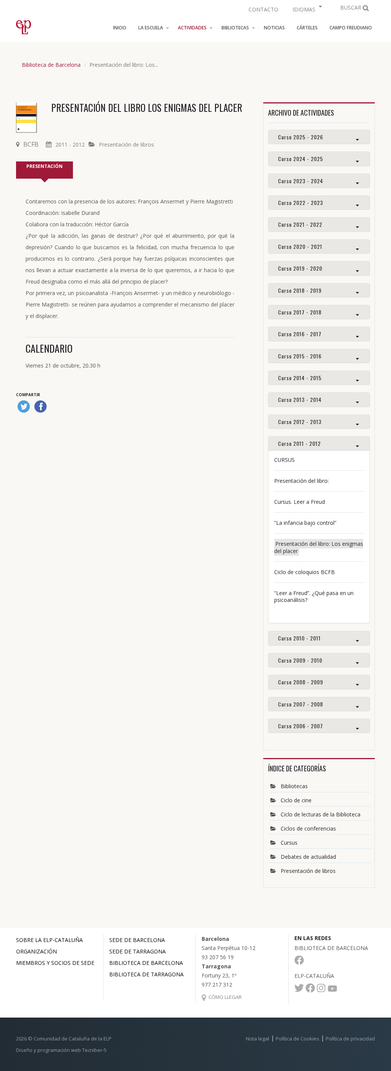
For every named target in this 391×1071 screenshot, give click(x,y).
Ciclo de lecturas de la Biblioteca (320, 814)
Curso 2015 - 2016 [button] (300, 356)
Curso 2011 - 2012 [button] (299, 443)
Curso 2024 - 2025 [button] (300, 158)
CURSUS (284, 459)
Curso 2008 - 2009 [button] (300, 682)
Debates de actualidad (308, 856)
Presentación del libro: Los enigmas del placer (318, 547)
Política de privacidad (350, 1039)
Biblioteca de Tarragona (146, 974)
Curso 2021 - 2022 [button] (300, 224)
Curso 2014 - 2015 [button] (300, 378)
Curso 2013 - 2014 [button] (300, 399)
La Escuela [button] (150, 27)
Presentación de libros (126, 144)
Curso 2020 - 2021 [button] (300, 246)
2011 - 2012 (70, 144)
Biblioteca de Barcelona (51, 64)
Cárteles (307, 27)
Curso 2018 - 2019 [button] (300, 290)
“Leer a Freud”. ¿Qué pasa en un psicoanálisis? (314, 596)
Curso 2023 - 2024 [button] (300, 181)
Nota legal (257, 1039)
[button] (306, 8)
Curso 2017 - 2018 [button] (300, 312)
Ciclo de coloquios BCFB (304, 572)
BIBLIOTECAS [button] (235, 27)
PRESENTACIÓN (44, 166)
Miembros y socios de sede (55, 962)
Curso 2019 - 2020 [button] (300, 268)
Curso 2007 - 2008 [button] (300, 704)
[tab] (319, 137)
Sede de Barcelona (137, 940)
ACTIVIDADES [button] (192, 27)
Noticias (274, 27)
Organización (36, 951)
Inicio (119, 27)
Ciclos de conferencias (308, 828)
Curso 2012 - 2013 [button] (300, 421)
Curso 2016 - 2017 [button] (300, 334)
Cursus (289, 842)
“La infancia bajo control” (305, 522)
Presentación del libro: (301, 480)
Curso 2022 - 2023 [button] (300, 202)
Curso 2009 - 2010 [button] (300, 660)
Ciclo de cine (296, 800)
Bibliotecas (294, 786)
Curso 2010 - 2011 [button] (299, 638)
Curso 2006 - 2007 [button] (300, 726)
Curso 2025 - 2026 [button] (300, 137)
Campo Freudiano (351, 27)
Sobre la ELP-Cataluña (49, 940)
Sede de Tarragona (137, 951)
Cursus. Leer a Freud (299, 501)
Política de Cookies (297, 1039)
